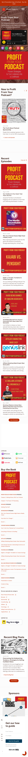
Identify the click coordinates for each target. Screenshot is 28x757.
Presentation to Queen (6, 580)
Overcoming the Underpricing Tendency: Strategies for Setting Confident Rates (13, 660)
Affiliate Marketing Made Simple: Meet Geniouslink (13, 364)
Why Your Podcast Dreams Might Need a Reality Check (14, 236)
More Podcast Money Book (8, 494)
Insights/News (5, 578)
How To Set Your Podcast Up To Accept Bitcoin (12, 528)
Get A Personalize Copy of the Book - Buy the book (14, 3)
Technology (4, 550)
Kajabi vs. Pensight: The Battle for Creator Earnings (12, 278)
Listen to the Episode (9, 137)
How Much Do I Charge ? (7, 518)
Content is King (4, 584)
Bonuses (3, 504)
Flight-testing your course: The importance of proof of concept (13, 570)
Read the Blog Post (8, 674)
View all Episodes (14, 420)
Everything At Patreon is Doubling (9, 531)
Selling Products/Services (8, 563)
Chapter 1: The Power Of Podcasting (9, 500)
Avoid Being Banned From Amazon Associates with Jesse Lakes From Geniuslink (12, 321)
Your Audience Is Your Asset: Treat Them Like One (12, 194)
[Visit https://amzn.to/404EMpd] (10, 481)
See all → (3, 521)
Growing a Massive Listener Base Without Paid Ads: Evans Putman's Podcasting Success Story (12, 406)
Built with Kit (14, 749)
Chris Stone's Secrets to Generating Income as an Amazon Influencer (13, 545)
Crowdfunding (5, 525)
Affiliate (3, 538)
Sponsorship (4, 510)
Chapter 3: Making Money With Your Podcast (12, 497)
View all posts (14, 680)
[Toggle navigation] (23, 9)
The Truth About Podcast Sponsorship (11, 129)
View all (23, 160)
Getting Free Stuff (5, 507)
